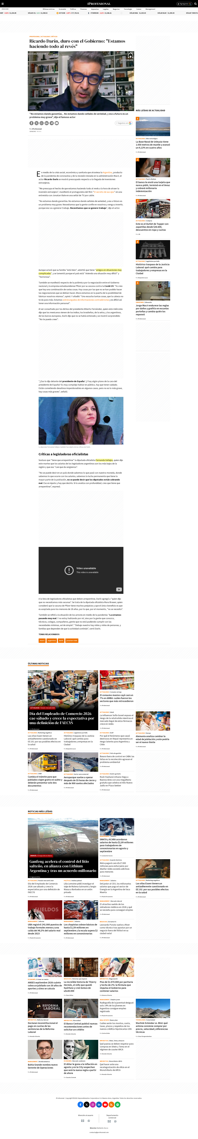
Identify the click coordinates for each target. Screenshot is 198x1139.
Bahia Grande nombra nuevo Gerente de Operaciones (43, 1066)
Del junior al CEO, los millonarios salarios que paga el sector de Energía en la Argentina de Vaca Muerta (115, 888)
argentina (52, 640)
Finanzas (83, 9)
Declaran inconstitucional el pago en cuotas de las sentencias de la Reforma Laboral (43, 1028)
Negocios (116, 9)
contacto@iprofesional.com (99, 1132)
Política (73, 9)
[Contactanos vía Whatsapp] (88, 1120)
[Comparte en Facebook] (31, 123)
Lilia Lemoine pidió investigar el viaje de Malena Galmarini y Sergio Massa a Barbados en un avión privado (80, 888)
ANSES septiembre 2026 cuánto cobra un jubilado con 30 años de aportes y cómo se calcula (45, 985)
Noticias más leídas (40, 811)
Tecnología (128, 9)
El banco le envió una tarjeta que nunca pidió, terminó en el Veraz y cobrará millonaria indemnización (153, 187)
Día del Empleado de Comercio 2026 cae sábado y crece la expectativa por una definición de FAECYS (61, 718)
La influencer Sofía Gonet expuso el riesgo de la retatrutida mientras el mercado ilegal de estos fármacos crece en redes (116, 719)
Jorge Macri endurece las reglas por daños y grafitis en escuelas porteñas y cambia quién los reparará (152, 310)
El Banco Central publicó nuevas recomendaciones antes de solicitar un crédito (80, 1026)
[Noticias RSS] (111, 1105)
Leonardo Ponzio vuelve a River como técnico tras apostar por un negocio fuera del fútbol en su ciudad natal (116, 929)
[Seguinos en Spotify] (117, 1105)
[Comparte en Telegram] (52, 123)
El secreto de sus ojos (104, 192)
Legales (106, 9)
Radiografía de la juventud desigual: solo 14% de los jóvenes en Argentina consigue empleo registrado (117, 1007)
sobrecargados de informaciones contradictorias (86, 299)
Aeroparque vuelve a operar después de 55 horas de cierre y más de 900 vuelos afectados (80, 780)
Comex (138, 9)
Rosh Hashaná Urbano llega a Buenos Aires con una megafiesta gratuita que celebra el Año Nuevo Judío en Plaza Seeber (116, 781)
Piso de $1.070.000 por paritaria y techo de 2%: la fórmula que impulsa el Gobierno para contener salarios (116, 986)
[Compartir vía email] (57, 123)
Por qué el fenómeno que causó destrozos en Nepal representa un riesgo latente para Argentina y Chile (116, 740)
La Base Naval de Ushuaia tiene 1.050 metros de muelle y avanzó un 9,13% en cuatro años (153, 144)
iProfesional (34, 37)
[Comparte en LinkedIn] (47, 123)
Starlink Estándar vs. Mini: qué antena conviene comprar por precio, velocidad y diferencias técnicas (152, 1028)
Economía (62, 9)
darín (61, 640)
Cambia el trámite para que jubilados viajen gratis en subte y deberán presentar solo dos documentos (45, 781)
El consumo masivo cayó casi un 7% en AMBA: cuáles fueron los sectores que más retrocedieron (116, 698)
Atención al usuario (85, 1115)
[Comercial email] (109, 1121)
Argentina (107, 172)
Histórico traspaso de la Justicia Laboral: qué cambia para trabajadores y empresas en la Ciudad (152, 269)
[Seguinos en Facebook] (80, 1105)
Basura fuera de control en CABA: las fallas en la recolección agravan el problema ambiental (117, 759)
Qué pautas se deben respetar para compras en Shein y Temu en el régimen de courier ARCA (116, 1046)
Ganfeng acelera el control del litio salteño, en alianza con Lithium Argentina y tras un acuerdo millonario (62, 866)
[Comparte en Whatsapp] (42, 123)
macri (42, 640)
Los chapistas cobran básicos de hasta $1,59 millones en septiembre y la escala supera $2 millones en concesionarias (81, 929)
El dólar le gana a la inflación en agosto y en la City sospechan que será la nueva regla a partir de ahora (80, 1069)
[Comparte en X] (36, 123)
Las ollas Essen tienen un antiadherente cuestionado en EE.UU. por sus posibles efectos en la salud (44, 740)
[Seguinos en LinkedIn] (99, 1105)
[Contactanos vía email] (82, 1120)
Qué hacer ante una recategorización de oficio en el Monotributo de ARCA (115, 1067)
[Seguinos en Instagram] (93, 1105)
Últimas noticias (49, 9)
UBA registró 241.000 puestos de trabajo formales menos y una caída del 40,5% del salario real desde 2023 (45, 929)
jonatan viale (71, 640)
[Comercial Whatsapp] (115, 1121)
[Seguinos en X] (86, 1105)
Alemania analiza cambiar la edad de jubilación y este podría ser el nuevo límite (152, 739)
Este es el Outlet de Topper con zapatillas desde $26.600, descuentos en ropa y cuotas (152, 226)
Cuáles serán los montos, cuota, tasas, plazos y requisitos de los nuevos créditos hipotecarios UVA (116, 1026)
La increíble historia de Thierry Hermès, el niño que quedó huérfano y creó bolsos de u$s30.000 (80, 986)
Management (150, 9)
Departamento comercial (112, 1116)
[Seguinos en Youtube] (105, 1105)
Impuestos (95, 9)
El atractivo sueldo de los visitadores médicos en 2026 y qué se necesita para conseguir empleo (116, 907)
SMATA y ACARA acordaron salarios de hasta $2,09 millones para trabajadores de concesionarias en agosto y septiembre (116, 845)
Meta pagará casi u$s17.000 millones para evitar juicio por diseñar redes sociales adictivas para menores (114, 867)
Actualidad (45, 37)
